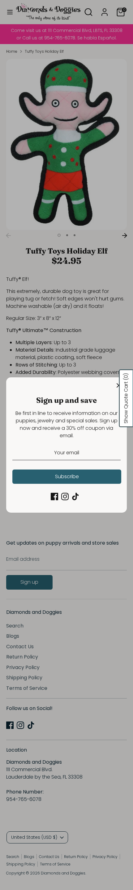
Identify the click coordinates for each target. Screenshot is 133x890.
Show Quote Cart (126, 398)
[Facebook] (54, 496)
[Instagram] (65, 496)
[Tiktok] (75, 496)
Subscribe (67, 476)
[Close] (119, 385)
